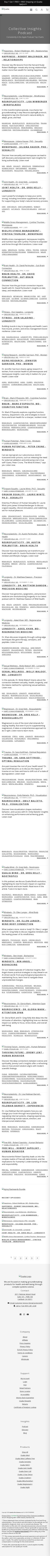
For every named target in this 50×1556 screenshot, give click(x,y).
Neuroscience (7, 1031)
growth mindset (35, 475)
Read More (41, 87)
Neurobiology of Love (19, 695)
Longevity (23, 693)
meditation (38, 942)
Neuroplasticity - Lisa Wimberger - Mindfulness (20, 1216)
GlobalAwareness (30, 1083)
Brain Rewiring (27, 128)
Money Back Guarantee (25, 1398)
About (25, 1337)
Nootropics (7, 895)
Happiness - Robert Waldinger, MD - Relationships (20, 1207)
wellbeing (32, 168)
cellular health (17, 650)
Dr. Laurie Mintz (8, 521)
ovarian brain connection (21, 385)
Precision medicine (9, 779)
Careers (25, 1356)
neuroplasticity (19, 562)
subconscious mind (29, 471)
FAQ (25, 1385)
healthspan (38, 382)
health (24, 940)
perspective (43, 851)
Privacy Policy (25, 1346)
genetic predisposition (39, 607)
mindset (14, 564)
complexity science (9, 1172)
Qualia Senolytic (25, 1462)
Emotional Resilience (21, 130)
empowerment (21, 168)
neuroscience (13, 382)
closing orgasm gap (24, 521)
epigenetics (24, 607)
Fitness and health (40, 337)
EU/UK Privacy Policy (25, 1350)
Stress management (38, 339)
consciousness (28, 1129)
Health (9, 605)
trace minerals (33, 739)
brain (16, 1031)
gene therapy (35, 648)
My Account (25, 1378)
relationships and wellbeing (26, 80)
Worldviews (13, 1074)
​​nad (3, 337)
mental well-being (16, 784)
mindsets (17, 471)
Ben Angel (37, 986)
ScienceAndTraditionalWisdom (14, 1076)
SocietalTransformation (12, 1083)
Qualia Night (25, 1487)
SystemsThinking (8, 1079)
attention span (37, 1031)
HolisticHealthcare (28, 1081)
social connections (17, 82)
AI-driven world (8, 986)
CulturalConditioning (28, 1074)
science (42, 1174)
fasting (21, 250)
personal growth (32, 171)
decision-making (31, 1174)
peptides (28, 650)
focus (33, 897)
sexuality (17, 166)
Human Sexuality (21, 698)
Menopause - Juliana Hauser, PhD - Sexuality (20, 1225)
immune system (30, 296)
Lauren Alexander (11, 144)
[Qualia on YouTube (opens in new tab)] (28, 1314)
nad (3, 166)
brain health (39, 736)
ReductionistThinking (10, 1081)
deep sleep (6, 299)
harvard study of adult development (26, 76)
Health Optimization (37, 698)
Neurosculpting (33, 123)
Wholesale (25, 1359)
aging (4, 250)
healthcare (6, 609)
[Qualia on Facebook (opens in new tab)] (20, 1314)
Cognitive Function (21, 423)
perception (33, 851)
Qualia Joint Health (25, 1468)
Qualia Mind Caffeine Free (25, 1458)
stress (29, 250)
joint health (12, 207)
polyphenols (7, 566)
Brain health (7, 296)
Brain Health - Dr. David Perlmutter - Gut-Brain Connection (18, 277)
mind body (21, 782)
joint (4, 207)
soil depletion (7, 739)
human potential (22, 473)
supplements (19, 741)
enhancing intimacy (9, 523)
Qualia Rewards (25, 1401)
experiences (15, 1131)
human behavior (23, 944)
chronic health (35, 940)
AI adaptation (26, 992)
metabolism (18, 296)
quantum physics (25, 1172)
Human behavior (27, 1170)
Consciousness (8, 473)
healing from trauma (33, 779)
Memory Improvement (38, 423)
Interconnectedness (35, 1076)
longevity (6, 76)
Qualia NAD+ (25, 1465)
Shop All (25, 1452)
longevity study (35, 78)
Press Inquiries (25, 1343)
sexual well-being (26, 523)
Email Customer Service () (26, 1303)
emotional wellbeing (18, 301)
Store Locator (25, 1391)
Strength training (34, 341)
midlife (9, 166)
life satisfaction (32, 82)
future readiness (13, 992)
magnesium (6, 123)
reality (38, 1129)
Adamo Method (34, 693)
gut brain (15, 299)
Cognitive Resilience (35, 427)
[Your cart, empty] (47, 10)
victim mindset (21, 475)
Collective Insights (27, 990)
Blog (25, 1433)
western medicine (19, 609)
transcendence (8, 475)
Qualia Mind (41, 895)
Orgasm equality (15, 516)
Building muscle (12, 337)
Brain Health (7, 423)
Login (25, 1382)
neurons (5, 1131)
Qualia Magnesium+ (25, 1484)
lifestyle (22, 564)
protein (36, 250)
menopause (26, 166)
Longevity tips (26, 337)
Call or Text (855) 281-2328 (25, 1306)
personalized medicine (37, 605)
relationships (7, 171)
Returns (25, 1404)
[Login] (42, 10)
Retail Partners (25, 1388)
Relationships (7, 698)
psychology (16, 940)
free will (5, 1170)
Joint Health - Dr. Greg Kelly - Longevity (23, 1233)
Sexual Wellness (36, 695)
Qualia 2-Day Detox (25, 1474)
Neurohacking (22, 430)
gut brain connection (29, 299)
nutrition (31, 562)
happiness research (20, 78)
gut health (15, 209)
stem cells (25, 648)
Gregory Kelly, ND (11, 53)
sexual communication (38, 518)
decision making (20, 854)
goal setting (7, 854)
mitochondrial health (11, 652)
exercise (43, 250)
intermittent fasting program (14, 252)
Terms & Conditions (25, 1353)
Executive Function (9, 425)
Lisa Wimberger (36, 130)
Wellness (6, 695)
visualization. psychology (12, 856)
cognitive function (34, 564)
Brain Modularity (9, 430)
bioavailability (20, 739)
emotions (6, 1129)
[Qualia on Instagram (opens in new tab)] (24, 1314)
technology (18, 1035)
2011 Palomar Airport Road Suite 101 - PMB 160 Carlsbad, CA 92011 (25, 1296)
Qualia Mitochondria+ (25, 1481)
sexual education (30, 516)
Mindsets (5, 940)
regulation (19, 171)
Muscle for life (23, 339)
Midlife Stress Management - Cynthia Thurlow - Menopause (21, 1241)
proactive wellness (29, 209)
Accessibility (25, 1394)
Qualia (4, 1074)
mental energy (30, 895)
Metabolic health (9, 339)
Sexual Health (12, 693)
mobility (37, 207)
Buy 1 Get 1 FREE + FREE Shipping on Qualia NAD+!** (23, 3)
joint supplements (25, 207)
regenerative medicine (11, 648)
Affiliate (25, 1340)
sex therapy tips (39, 521)
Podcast (25, 1426)
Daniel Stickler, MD (11, 1049)
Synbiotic (37, 992)
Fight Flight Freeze (16, 126)
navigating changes (10, 990)
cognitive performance (23, 899)
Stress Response (32, 126)
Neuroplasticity (18, 123)
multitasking (33, 1033)
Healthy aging (20, 341)
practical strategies (24, 986)
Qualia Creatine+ (25, 1478)
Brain (4, 1127)
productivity (7, 1035)
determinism (15, 1170)
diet (39, 296)
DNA (16, 607)
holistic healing (33, 782)
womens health (8, 168)
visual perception (20, 851)
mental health (7, 80)
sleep (44, 296)
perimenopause (38, 166)
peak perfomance (37, 856)
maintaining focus (32, 988)
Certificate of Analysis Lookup (25, 1407)
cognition (17, 942)
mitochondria (26, 652)
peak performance (37, 473)
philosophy (19, 1174)
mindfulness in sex (20, 518)
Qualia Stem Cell (25, 1471)
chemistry (37, 1172)
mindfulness (7, 942)
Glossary (25, 1430)
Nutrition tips (7, 341)
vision (26, 856)
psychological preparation (13, 988)
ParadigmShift (41, 1079)
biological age (8, 607)
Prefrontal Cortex (18, 427)
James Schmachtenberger (14, 491)
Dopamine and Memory (27, 425)
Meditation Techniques (11, 128)
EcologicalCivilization (26, 1079)
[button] (31, 9)
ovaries (30, 382)
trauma (21, 779)
